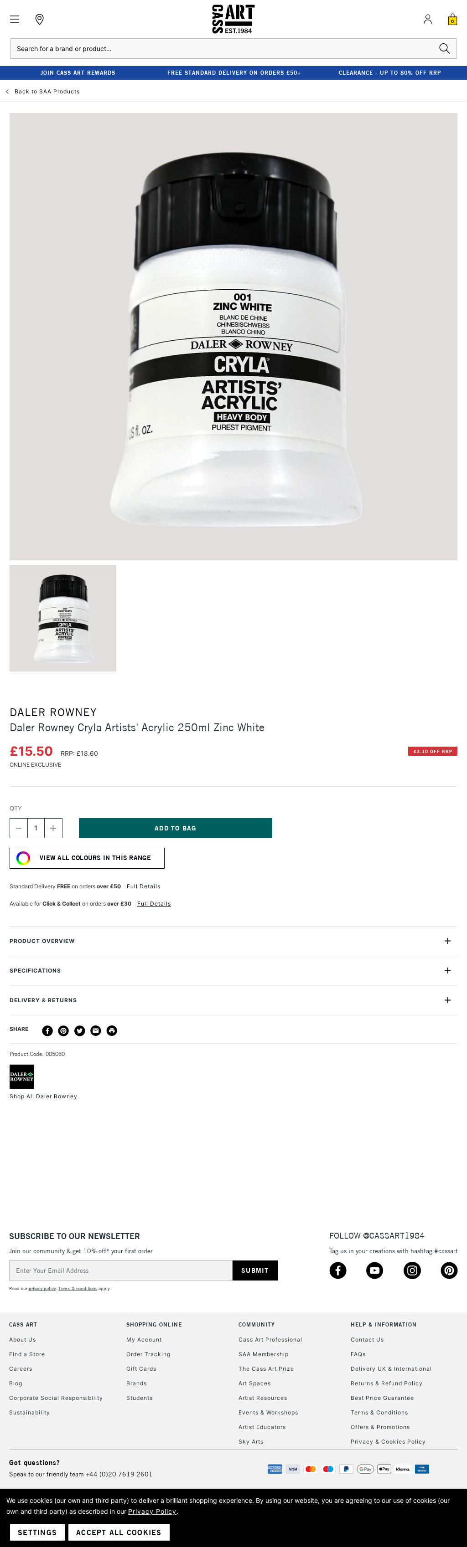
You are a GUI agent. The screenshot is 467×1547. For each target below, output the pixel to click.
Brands (136, 1383)
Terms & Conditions (379, 1412)
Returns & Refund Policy (387, 1383)
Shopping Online (154, 1324)
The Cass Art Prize (266, 1368)
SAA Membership (264, 1354)
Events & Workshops (268, 1412)
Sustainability (29, 1412)
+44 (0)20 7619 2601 (119, 1474)
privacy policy (42, 1288)
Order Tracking (148, 1354)
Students (139, 1397)
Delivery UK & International (391, 1368)
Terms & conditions (77, 1288)
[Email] (95, 1030)
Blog (15, 1383)
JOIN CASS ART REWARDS (78, 73)
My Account (144, 1339)
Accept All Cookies (119, 1532)
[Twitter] (79, 1030)
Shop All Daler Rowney (44, 1096)
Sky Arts (251, 1441)
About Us (22, 1339)
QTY (16, 808)
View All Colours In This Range (95, 858)
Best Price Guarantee (382, 1397)
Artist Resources (263, 1397)
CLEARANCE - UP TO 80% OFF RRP (390, 73)
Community (257, 1324)
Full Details (144, 886)
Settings (37, 1532)
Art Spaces (255, 1383)
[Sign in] (427, 19)
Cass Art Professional (270, 1339)
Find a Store (27, 1354)
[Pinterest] (63, 1030)
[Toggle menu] (14, 19)
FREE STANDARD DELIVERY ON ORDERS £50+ (234, 73)
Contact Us (367, 1339)
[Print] (111, 1030)
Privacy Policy (152, 1511)
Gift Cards (141, 1368)
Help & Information (384, 1324)
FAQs (358, 1354)
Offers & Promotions (380, 1427)
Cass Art (23, 1324)
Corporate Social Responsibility (56, 1397)
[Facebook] (47, 1030)
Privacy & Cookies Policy (388, 1441)
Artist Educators (262, 1427)
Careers (20, 1368)
